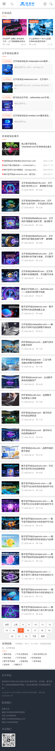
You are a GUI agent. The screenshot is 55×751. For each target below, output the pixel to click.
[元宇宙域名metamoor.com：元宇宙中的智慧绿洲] (7, 87)
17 (35, 630)
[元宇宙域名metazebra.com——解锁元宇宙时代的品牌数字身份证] (10, 329)
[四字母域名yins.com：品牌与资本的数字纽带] (10, 347)
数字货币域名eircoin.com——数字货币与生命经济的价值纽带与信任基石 (37, 486)
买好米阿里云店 (40, 654)
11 (43, 624)
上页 (15, 624)
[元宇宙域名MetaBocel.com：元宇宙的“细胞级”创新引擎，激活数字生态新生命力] (10, 223)
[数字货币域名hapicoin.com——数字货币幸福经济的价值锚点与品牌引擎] (10, 541)
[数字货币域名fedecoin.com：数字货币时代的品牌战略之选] (10, 311)
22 (26, 636)
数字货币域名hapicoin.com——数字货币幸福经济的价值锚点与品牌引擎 (37, 539)
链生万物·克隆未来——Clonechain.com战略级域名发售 (20, 165)
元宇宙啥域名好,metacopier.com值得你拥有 (33, 61)
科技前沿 (7, 21)
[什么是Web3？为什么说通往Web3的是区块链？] (40, 27)
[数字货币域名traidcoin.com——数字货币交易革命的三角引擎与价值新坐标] (10, 612)
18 (42, 630)
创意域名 (24, 661)
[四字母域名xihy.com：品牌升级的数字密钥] (10, 453)
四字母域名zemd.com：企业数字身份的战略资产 (36, 379)
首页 (7, 624)
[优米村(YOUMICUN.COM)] (27, 6)
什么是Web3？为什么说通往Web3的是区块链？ (40, 39)
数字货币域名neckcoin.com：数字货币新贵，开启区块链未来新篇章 (20, 174)
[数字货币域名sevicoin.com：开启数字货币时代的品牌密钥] (10, 471)
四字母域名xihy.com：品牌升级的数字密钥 (37, 449)
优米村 (6, 665)
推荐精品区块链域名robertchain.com (20, 161)
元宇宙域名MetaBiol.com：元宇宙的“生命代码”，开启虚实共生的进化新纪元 (37, 203)
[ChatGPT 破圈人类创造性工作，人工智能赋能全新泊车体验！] (14, 27)
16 (28, 630)
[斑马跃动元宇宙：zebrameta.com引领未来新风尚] (7, 105)
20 (12, 636)
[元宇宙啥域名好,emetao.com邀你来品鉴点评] (7, 124)
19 (49, 630)
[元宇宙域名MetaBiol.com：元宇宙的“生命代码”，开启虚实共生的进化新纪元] (10, 205)
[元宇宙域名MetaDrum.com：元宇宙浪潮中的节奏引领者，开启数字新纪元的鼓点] (10, 259)
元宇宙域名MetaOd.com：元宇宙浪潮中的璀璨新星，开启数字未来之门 (37, 274)
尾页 (43, 636)
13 (7, 630)
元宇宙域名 (7, 61)
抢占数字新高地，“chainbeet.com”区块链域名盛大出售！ (36, 146)
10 (35, 624)
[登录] (45, 4)
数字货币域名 (9, 661)
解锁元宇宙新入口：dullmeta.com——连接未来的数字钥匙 (37, 290)
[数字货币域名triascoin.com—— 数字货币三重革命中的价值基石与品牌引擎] (10, 577)
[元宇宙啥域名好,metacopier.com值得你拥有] (7, 69)
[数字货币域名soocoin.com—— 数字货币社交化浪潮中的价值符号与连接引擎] (10, 506)
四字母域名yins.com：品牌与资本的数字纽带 (37, 343)
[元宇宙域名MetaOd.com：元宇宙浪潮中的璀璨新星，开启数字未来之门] (10, 276)
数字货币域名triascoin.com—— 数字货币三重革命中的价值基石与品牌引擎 (37, 574)
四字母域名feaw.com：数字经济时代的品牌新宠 (36, 414)
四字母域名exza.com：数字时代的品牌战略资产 (36, 432)
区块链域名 (36, 658)
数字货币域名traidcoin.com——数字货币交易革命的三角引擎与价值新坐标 (37, 609)
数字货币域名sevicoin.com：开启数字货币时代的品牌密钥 (37, 467)
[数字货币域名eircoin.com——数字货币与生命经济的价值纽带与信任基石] (10, 488)
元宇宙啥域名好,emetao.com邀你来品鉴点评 (34, 115)
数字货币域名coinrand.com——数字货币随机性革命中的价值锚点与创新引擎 (37, 592)
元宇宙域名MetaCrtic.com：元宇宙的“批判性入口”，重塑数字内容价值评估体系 (37, 185)
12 (50, 624)
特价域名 (7, 658)
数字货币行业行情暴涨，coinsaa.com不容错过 (20, 169)
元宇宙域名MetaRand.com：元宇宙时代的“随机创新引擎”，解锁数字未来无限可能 (37, 238)
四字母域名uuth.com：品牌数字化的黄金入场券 (36, 396)
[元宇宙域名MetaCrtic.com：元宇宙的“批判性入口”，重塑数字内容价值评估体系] (10, 188)
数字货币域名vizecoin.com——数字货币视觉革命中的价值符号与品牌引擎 (37, 521)
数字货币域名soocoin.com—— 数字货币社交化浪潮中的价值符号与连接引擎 (37, 503)
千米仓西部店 (22, 654)
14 (14, 630)
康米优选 (7, 654)
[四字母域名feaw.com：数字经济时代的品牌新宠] (10, 418)
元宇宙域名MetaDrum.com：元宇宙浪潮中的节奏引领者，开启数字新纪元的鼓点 (37, 256)
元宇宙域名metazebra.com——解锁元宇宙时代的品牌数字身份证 (37, 326)
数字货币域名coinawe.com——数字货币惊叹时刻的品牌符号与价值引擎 (37, 557)
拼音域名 (37, 661)
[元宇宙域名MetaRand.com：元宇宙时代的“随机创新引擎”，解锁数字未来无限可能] (10, 241)
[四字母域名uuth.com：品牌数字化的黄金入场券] (10, 400)
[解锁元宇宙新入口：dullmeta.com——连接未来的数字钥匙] (10, 294)
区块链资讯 (34, 21)
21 (19, 636)
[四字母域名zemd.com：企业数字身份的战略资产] (10, 382)
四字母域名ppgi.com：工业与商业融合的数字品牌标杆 (36, 361)
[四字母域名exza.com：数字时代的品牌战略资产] (10, 435)
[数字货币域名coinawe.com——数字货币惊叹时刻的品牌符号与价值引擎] (10, 559)
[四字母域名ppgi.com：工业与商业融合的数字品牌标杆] (10, 365)
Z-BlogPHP (26, 692)
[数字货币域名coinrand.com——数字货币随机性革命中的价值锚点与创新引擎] (10, 594)
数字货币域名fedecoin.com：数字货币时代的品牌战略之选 (37, 308)
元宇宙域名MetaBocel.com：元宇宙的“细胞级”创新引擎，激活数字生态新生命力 (37, 221)
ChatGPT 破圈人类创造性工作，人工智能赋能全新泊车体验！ (14, 41)
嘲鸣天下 (19, 665)
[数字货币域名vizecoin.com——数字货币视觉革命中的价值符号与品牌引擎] (10, 524)
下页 (34, 636)
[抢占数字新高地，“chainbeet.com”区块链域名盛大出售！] (10, 154)
